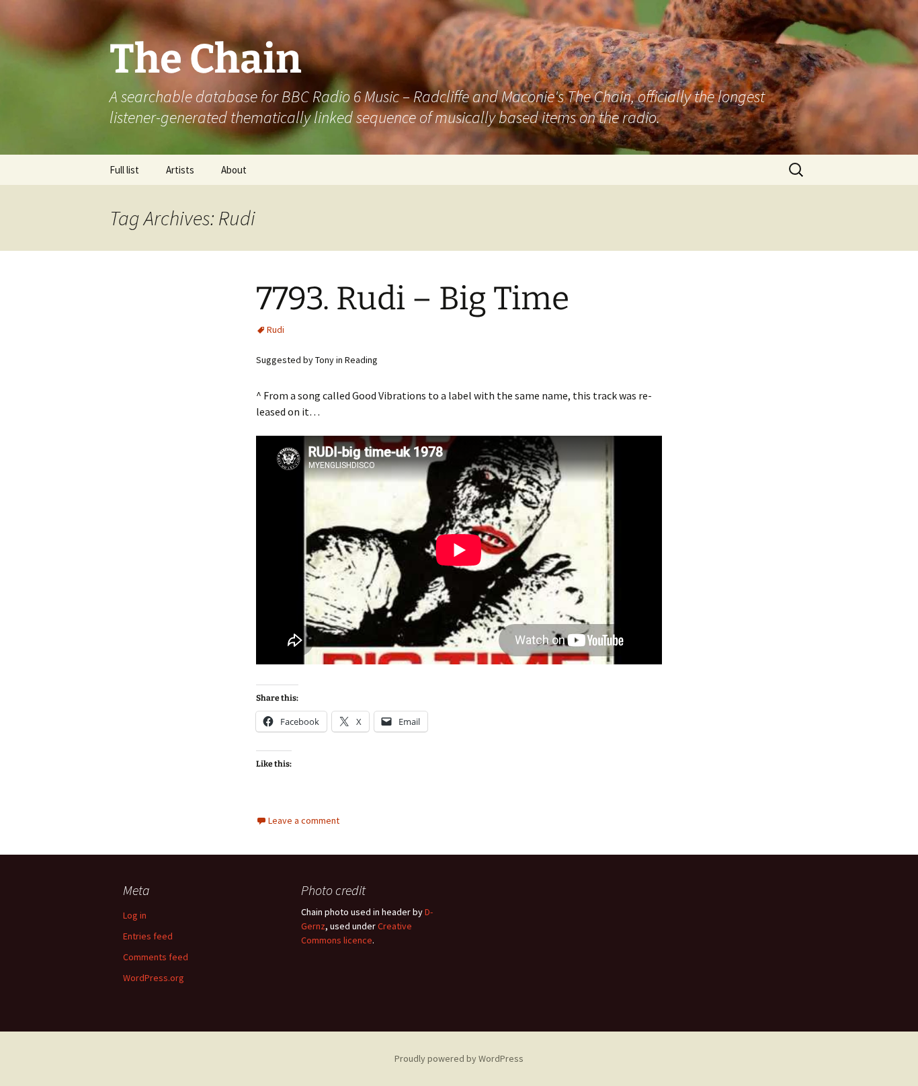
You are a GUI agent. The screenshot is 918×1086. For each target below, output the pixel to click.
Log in (135, 915)
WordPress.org (153, 978)
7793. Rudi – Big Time (412, 298)
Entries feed (148, 936)
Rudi (275, 329)
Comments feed (155, 957)
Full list (124, 169)
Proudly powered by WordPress (459, 1058)
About (234, 169)
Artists (180, 169)
